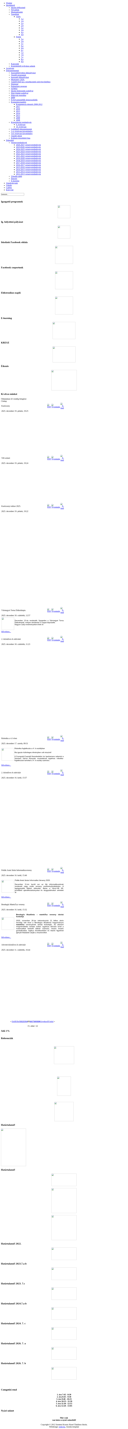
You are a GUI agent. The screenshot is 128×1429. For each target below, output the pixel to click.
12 (23, 1021)
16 (31, 1021)
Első (13, 1021)
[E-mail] (62, 408)
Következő (44, 1021)
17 (33, 1021)
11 (21, 1021)
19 (37, 1021)
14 (27, 1021)
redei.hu (62, 1427)
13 (25, 1021)
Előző (17, 1021)
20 (39, 1021)
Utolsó (51, 1021)
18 (35, 1021)
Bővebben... (6, 632)
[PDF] (49, 407)
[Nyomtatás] (56, 407)
